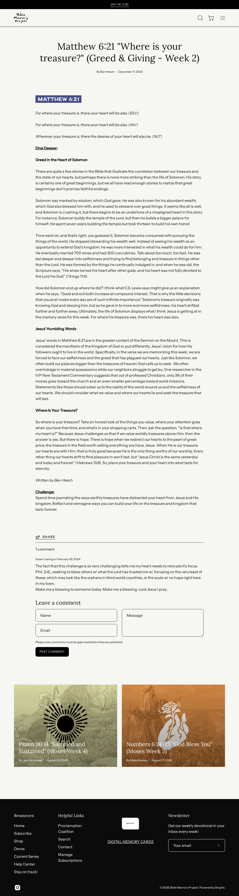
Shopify (219, 887)
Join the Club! (119, 4)
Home (19, 825)
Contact (65, 846)
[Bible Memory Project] (21, 18)
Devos (19, 848)
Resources (24, 815)
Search (64, 839)
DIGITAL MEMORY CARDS (131, 841)
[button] (200, 18)
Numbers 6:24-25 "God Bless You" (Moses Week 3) (169, 748)
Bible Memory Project (184, 887)
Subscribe (23, 833)
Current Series (26, 856)
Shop (18, 841)
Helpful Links (71, 815)
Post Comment (52, 651)
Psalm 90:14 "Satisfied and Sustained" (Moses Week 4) (53, 748)
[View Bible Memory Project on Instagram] (17, 887)
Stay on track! (26, 871)
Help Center (24, 864)
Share (48, 537)
